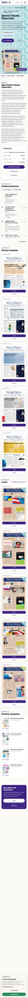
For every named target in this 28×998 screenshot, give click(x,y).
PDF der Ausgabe (7, 189)
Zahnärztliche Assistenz (16, 765)
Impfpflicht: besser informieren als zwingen (11, 219)
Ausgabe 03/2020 (6, 530)
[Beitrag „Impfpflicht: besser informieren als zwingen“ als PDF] (22, 219)
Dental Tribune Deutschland (17, 718)
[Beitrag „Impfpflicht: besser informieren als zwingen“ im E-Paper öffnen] (25, 219)
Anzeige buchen (14, 171)
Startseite (3, 7)
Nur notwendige (14, 990)
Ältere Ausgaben (20, 75)
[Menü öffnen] (25, 2)
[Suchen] (21, 2)
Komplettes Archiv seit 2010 (18, 482)
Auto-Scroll (22, 241)
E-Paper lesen (8, 40)
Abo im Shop (14, 175)
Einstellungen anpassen (7, 986)
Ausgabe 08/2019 (6, 664)
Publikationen (10, 7)
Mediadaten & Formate (14, 167)
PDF (20, 40)
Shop (14, 800)
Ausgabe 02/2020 (6, 575)
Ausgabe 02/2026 (6, 299)
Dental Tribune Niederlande (17, 749)
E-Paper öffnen (17, 189)
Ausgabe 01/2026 (6, 343)
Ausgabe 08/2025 (6, 388)
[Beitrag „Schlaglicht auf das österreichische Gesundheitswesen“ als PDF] (22, 205)
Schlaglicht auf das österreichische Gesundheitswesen (10, 206)
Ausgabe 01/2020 (6, 620)
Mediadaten (14, 805)
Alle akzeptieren (14, 994)
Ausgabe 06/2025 (6, 433)
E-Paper (17, 294)
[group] (14, 216)
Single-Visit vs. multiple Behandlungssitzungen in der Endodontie (12, 234)
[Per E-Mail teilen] (10, 45)
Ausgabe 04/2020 (6, 486)
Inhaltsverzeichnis (11, 75)
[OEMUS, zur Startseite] (5, 2)
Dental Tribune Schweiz (16, 734)
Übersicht (3, 75)
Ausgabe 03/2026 (6, 254)
